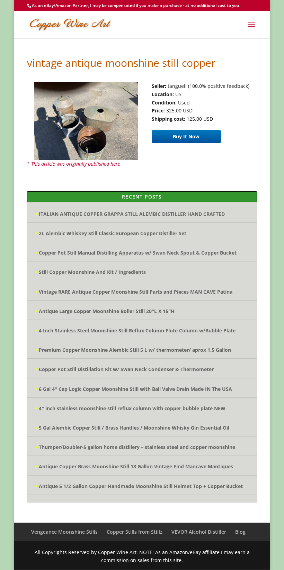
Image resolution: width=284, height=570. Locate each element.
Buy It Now (186, 136)
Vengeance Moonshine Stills (64, 531)
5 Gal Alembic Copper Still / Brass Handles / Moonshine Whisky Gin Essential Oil (134, 427)
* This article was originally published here (73, 163)
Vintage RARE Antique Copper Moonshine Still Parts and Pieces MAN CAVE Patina (135, 291)
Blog (240, 531)
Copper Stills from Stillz (134, 531)
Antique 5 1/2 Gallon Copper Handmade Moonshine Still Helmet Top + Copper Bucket (141, 486)
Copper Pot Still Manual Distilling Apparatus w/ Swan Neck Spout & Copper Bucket (138, 252)
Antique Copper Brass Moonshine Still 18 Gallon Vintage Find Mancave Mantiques (136, 466)
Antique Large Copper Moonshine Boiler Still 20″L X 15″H (107, 311)
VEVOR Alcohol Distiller (198, 531)
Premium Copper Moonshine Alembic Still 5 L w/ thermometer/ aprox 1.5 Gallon (135, 350)
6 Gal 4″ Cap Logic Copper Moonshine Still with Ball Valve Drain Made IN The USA (135, 389)
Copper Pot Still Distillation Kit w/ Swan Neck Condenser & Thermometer (126, 369)
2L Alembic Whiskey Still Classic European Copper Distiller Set (112, 233)
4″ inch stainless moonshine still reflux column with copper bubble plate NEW (132, 408)
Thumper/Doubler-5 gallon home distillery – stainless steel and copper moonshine (137, 447)
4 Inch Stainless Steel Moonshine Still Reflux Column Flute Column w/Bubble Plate (137, 330)
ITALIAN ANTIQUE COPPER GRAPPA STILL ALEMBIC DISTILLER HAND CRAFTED (132, 214)
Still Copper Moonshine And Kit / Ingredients (92, 272)
